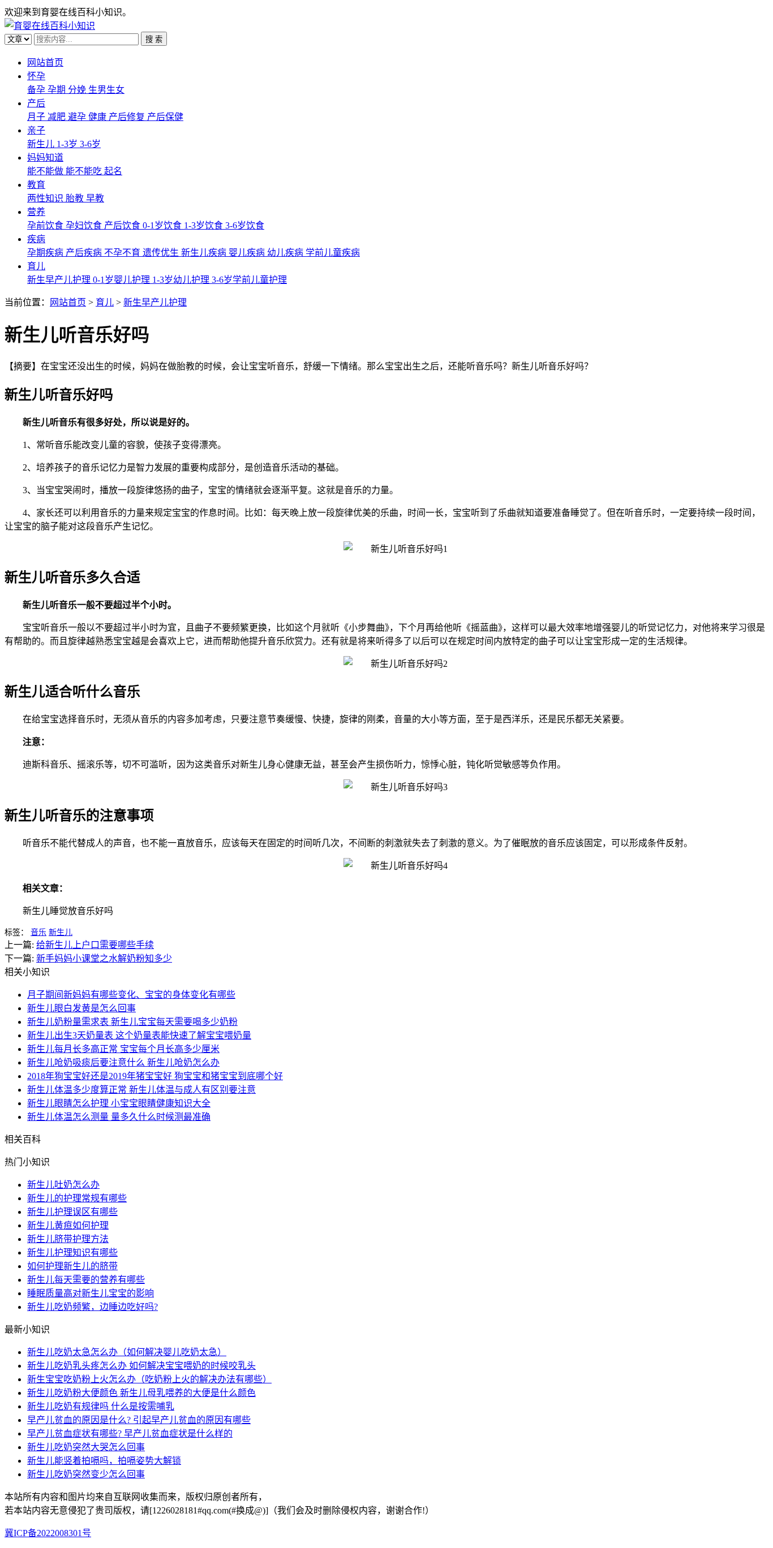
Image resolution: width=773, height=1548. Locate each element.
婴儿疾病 (248, 252)
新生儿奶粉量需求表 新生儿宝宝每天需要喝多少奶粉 (132, 1022)
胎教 (76, 198)
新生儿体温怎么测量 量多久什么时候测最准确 (119, 1117)
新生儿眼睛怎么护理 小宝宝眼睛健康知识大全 (119, 1103)
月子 (37, 117)
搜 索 (153, 39)
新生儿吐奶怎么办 (63, 1184)
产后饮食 (123, 225)
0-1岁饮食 (163, 225)
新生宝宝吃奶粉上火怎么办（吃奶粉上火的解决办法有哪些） (149, 1379)
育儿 (36, 266)
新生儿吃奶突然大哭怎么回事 (86, 1447)
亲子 (36, 130)
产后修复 (128, 117)
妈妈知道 (45, 157)
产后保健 (165, 117)
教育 (36, 184)
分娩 (78, 89)
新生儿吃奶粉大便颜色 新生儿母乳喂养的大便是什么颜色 (141, 1393)
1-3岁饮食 (204, 225)
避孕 (78, 117)
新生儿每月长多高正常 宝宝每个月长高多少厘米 (123, 1049)
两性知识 (46, 198)
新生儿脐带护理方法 (68, 1239)
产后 (36, 103)
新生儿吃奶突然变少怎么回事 (86, 1474)
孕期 (58, 89)
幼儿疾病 (286, 252)
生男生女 (106, 89)
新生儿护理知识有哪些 (72, 1252)
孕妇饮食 (85, 225)
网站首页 (45, 62)
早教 (95, 198)
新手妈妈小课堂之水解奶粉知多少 (104, 958)
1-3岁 (68, 144)
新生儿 (42, 144)
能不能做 (46, 171)
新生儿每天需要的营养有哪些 (86, 1279)
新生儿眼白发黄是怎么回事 (81, 1008)
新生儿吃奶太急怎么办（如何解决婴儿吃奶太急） (126, 1352)
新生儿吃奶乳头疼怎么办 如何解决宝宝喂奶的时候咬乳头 (141, 1365)
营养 (36, 212)
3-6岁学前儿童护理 (249, 279)
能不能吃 (85, 171)
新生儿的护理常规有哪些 (77, 1198)
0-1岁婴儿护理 (122, 279)
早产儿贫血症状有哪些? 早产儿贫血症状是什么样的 (130, 1433)
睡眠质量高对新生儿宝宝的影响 (90, 1293)
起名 (113, 171)
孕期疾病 (46, 252)
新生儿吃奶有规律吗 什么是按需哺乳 (100, 1406)
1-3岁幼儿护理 (182, 279)
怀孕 (36, 76)
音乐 (38, 932)
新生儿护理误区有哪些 (72, 1212)
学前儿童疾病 (333, 252)
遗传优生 (162, 252)
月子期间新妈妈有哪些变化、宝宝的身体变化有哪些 (131, 994)
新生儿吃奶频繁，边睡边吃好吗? (92, 1307)
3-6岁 (90, 144)
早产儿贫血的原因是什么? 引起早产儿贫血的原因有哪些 (139, 1420)
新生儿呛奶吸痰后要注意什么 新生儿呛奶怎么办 (123, 1062)
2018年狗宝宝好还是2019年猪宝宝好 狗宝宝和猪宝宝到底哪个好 (155, 1076)
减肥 (58, 117)
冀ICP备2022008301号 (48, 1533)
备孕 (37, 89)
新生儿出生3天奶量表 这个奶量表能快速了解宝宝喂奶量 (139, 1035)
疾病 (36, 239)
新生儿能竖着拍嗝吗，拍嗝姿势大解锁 (104, 1460)
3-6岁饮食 (244, 225)
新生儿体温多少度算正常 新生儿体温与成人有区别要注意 (141, 1089)
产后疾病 (85, 252)
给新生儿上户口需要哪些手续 (95, 945)
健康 (98, 117)
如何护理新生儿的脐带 (72, 1266)
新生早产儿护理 (60, 279)
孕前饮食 (46, 225)
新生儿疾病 (205, 252)
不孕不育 (123, 252)
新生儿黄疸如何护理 (68, 1225)
